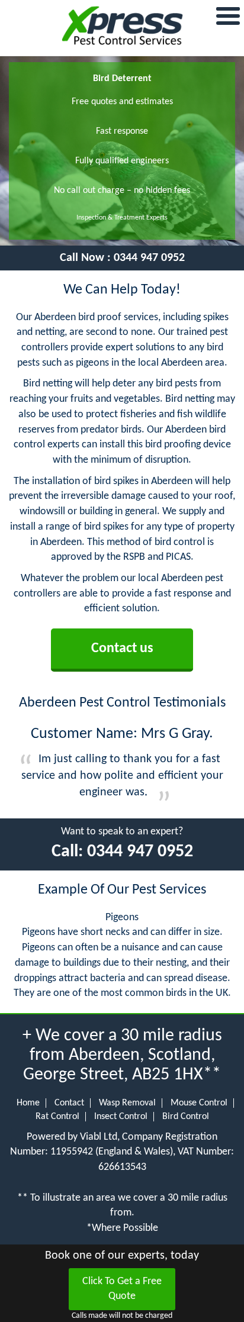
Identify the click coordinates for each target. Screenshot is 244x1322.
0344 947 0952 (149, 258)
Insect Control (120, 1116)
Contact (69, 1103)
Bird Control (185, 1116)
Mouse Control (199, 1103)
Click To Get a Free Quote (122, 1289)
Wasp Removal (127, 1103)
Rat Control (57, 1116)
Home (28, 1103)
